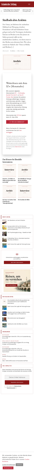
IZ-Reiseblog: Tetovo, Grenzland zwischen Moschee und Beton (11, 10)
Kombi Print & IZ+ (11, 95)
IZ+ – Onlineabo (20, 93)
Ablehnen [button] (19, 464)
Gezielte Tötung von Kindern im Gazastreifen (14, 356)
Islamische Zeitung (8, 4)
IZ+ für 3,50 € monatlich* (17, 122)
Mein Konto (18, 146)
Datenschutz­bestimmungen (14, 387)
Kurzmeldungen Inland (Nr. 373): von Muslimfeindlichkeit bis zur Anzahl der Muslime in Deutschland (15, 350)
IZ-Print (19, 115)
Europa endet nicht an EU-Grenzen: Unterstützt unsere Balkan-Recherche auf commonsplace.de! (19, 227)
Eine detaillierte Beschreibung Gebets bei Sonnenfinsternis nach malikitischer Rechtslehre (18, 301)
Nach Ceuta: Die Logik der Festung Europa (19, 244)
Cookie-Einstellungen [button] (8, 465)
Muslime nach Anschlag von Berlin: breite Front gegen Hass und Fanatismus (19, 313)
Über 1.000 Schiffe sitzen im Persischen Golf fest (15, 360)
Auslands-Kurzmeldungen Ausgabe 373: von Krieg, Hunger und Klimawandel (15, 343)
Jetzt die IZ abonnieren (17, 262)
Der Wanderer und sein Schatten (16, 220)
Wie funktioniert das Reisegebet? (16, 318)
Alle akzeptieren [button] (8, 468)
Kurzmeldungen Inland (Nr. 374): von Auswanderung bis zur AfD (16, 337)
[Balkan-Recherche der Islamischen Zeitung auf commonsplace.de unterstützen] (17, 291)
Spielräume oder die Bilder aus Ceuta (17, 324)
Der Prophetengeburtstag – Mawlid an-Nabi (19, 232)
